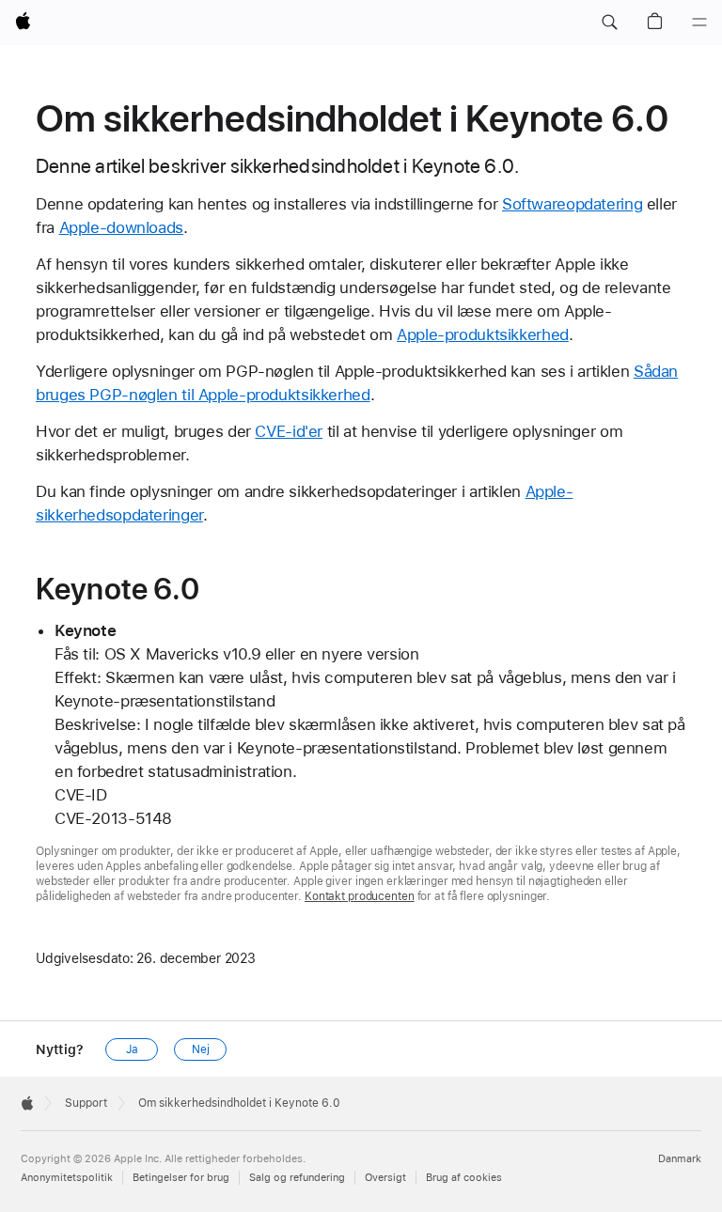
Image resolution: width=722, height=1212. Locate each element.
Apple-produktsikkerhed (483, 334)
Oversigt (385, 1178)
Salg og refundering (297, 1178)
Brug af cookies (464, 1178)
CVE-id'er (288, 431)
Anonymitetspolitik (67, 1178)
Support (86, 1103)
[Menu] (699, 22)
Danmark (679, 1159)
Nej (201, 1049)
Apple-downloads (121, 227)
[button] (609, 22)
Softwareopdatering (572, 203)
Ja (132, 1049)
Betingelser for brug (181, 1178)
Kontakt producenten (360, 896)
